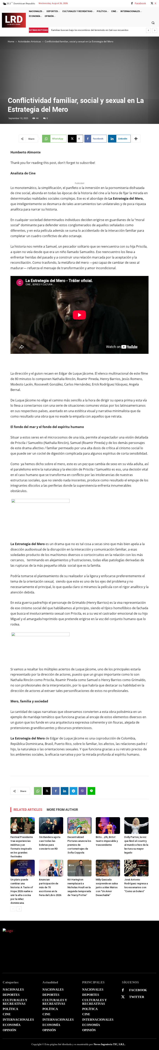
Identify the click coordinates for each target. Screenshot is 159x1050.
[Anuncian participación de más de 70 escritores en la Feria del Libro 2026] (51, 868)
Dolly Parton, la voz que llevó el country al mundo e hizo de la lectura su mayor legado (136, 845)
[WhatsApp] (38, 791)
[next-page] (19, 908)
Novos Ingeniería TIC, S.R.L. (109, 1044)
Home (11, 41)
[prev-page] (12, 908)
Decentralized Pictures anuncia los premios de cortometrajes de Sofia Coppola (79, 845)
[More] (136, 139)
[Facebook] (132, 3)
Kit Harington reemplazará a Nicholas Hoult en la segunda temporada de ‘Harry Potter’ (79, 887)
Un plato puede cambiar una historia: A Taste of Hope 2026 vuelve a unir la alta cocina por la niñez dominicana (21, 891)
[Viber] (82, 791)
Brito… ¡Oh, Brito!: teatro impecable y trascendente (107, 841)
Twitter (136, 997)
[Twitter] (122, 997)
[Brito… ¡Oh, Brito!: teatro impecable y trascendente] (108, 825)
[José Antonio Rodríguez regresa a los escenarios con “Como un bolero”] (136, 868)
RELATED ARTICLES (28, 810)
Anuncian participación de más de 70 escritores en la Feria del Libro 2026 (50, 887)
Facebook (140, 3)
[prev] (148, 30)
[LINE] (91, 791)
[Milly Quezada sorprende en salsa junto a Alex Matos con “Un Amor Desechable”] (108, 868)
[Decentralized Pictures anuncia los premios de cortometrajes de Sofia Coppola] (79, 825)
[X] (151, 3)
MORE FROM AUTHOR (62, 810)
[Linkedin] (64, 791)
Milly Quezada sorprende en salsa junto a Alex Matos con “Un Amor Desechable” (107, 887)
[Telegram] (73, 791)
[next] (154, 30)
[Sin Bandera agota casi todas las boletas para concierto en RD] (51, 825)
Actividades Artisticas (29, 41)
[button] (153, 23)
